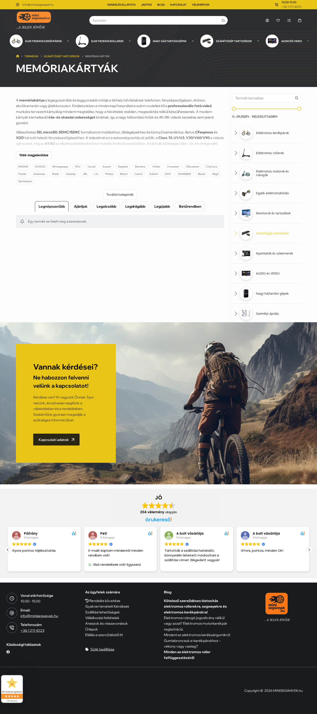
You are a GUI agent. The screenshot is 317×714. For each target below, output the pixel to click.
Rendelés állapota (121, 4)
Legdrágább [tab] (135, 206)
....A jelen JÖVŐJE (276, 620)
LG (96, 173)
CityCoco (211, 166)
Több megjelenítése (33, 155)
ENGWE (23, 166)
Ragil (215, 173)
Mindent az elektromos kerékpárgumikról (197, 635)
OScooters (192, 166)
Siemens (140, 166)
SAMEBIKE (184, 173)
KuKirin (153, 173)
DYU (77, 166)
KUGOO (40, 166)
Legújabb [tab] (162, 206)
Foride (22, 173)
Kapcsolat (178, 4)
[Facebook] (8, 652)
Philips (109, 173)
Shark (55, 173)
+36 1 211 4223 (291, 6)
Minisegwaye (60, 166)
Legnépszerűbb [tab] (52, 206)
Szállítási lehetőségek (102, 612)
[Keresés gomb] (223, 20)
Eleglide (123, 166)
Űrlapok (91, 629)
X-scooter (173, 166)
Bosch (124, 173)
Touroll (91, 166)
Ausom (106, 166)
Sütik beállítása (102, 649)
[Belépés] (267, 20)
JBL (85, 173)
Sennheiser (25, 181)
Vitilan (156, 166)
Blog (161, 4)
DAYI (168, 173)
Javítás (146, 4)
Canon (139, 173)
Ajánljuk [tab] (81, 206)
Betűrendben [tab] (190, 206)
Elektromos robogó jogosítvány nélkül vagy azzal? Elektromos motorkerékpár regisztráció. (195, 623)
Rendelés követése (104, 601)
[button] (266, 133)
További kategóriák (120, 194)
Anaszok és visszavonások (106, 623)
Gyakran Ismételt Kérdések (107, 606)
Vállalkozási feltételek (102, 618)
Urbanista (39, 173)
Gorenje (71, 173)
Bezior (202, 173)
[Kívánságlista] (278, 20)
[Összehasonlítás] (288, 20)
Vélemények (201, 4)
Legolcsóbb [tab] (106, 206)
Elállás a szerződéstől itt (104, 635)
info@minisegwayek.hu (38, 4)
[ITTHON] (17, 56)
